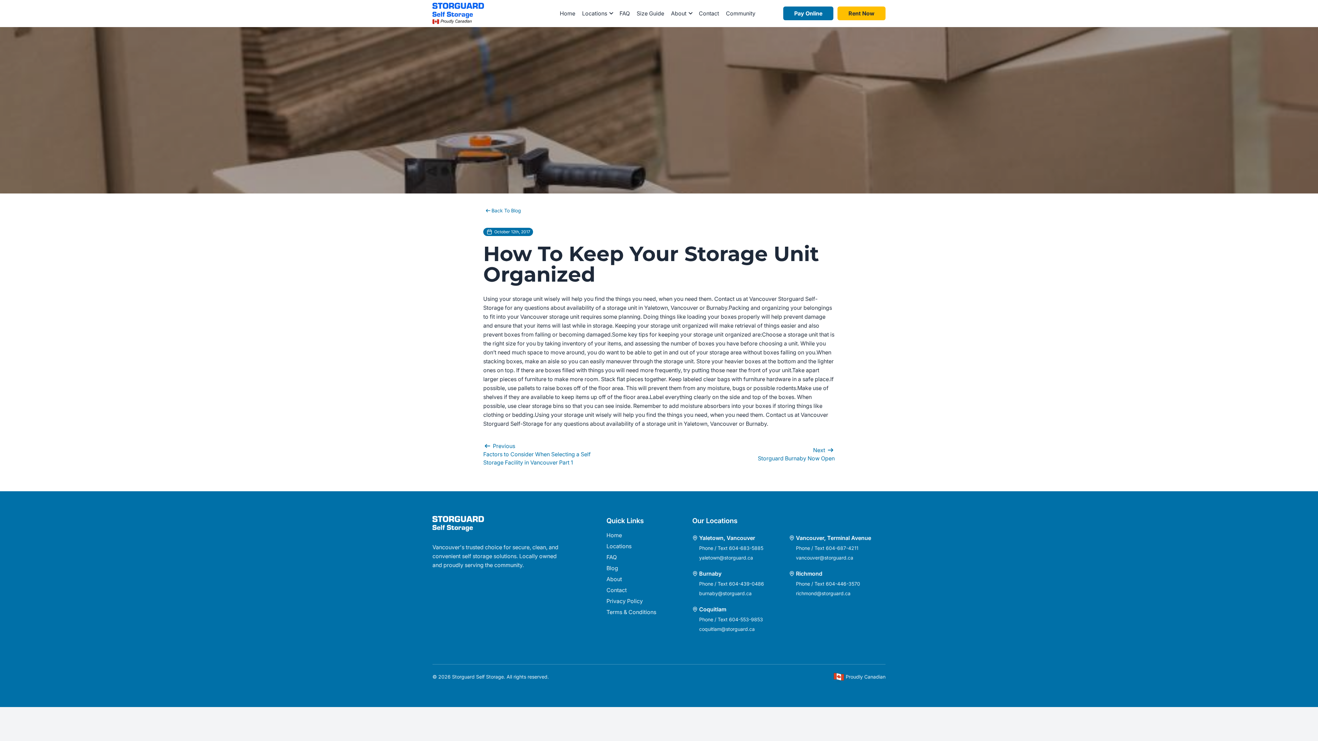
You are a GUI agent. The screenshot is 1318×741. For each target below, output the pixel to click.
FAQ (625, 13)
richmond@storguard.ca (823, 593)
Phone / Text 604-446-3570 (828, 584)
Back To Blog (506, 210)
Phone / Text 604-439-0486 (731, 584)
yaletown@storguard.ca (726, 558)
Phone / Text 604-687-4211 (827, 548)
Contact (709, 13)
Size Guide (650, 13)
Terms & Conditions (631, 612)
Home (567, 13)
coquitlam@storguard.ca (727, 629)
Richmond (809, 573)
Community (740, 13)
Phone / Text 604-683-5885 (731, 548)
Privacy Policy (624, 601)
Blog (612, 568)
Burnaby (710, 573)
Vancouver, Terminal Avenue (833, 537)
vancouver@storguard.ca (824, 558)
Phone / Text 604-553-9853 (731, 619)
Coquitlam (712, 609)
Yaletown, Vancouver (727, 537)
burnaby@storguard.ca (725, 593)
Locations (619, 546)
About (614, 579)
